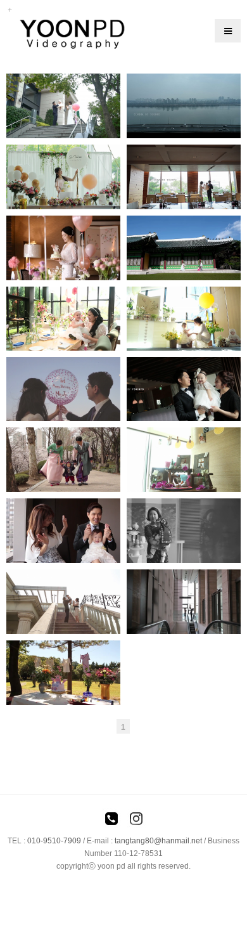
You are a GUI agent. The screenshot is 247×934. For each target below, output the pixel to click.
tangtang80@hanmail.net (158, 840)
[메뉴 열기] (228, 30)
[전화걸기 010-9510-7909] (111, 820)
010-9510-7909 (54, 840)
